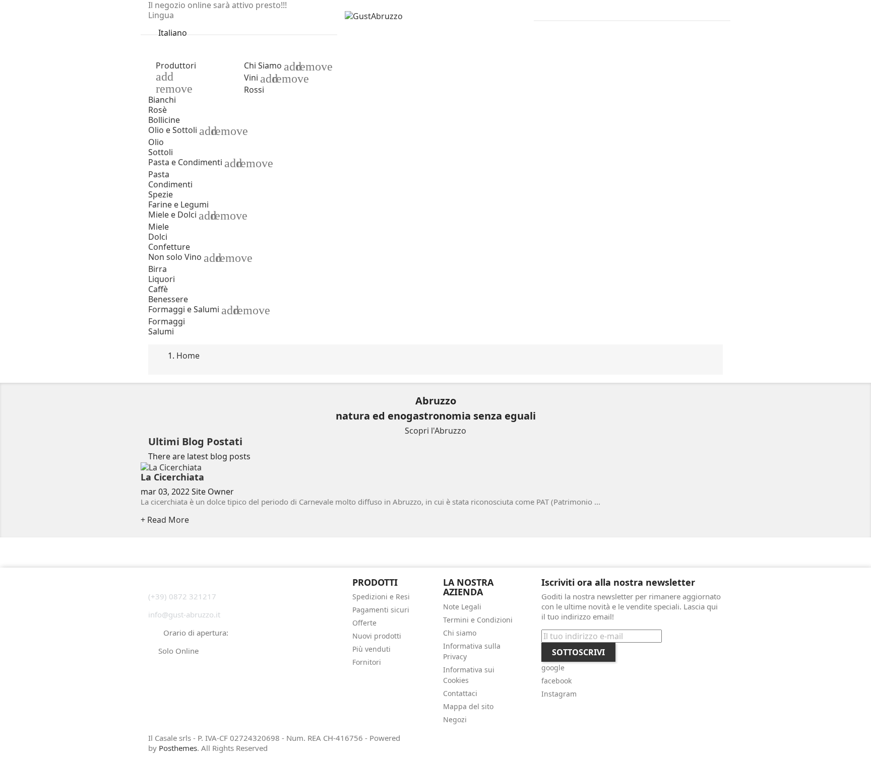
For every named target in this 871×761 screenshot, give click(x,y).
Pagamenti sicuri (380, 609)
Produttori (176, 65)
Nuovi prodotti (376, 636)
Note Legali (462, 606)
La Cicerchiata (172, 477)
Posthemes (178, 748)
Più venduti (371, 649)
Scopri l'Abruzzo (435, 430)
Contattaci (460, 693)
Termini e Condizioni (478, 620)
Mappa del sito (468, 706)
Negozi (455, 719)
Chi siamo (459, 633)
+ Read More (165, 519)
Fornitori (366, 662)
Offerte (364, 623)
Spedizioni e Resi (381, 596)
